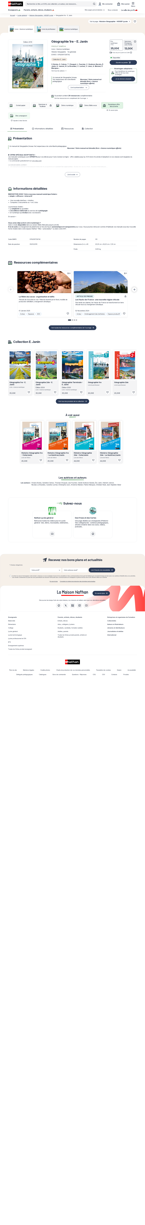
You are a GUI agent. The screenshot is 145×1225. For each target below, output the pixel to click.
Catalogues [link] (42, 674)
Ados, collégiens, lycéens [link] (66, 624)
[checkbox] (10, 576)
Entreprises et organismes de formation (121, 617)
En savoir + (12, 217)
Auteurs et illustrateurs (115, 624)
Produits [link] (126, 674)
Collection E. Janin (59, 59)
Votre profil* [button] (36, 570)
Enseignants (12, 617)
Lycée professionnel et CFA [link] (17, 638)
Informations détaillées (44, 129)
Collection (89, 129)
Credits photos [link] (45, 670)
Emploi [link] (119, 670)
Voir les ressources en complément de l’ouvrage (70, 98)
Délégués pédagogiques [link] (24, 674)
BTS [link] (9, 642)
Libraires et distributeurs (116, 628)
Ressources (69, 129)
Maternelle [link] (11, 621)
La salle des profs (128, 10)
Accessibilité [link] (132, 670)
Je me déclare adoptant (123, 79)
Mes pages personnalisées (94, 10)
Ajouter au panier (122, 62)
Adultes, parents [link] (63, 631)
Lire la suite (71, 175)
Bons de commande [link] (59, 674)
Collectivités (111, 621)
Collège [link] (10, 628)
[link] (52, 533)
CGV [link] (103, 674)
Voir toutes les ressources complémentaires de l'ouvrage (71, 328)
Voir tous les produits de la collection (71, 401)
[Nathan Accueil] (15, 4)
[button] (28, 66)
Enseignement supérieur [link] (16, 645)
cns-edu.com (37, 161)
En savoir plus (113, 110)
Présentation (18, 129)
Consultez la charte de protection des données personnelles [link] (77, 581)
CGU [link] (94, 674)
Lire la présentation (77, 87)
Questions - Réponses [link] (79, 674)
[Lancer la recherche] (94, 4)
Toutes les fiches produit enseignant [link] (20, 649)
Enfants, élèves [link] (63, 621)
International (111, 635)
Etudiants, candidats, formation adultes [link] (70, 628)
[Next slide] (134, 289)
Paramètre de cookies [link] (103, 670)
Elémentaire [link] (12, 624)
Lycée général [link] (13, 631)
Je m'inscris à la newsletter (100, 570)
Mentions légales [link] (28, 670)
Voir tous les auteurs (58, 71)
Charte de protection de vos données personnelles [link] (73, 670)
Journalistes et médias (115, 631)
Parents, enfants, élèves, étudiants (70, 617)
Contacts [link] (114, 674)
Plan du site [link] (13, 670)
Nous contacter (113, 10)
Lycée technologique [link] (15, 635)
